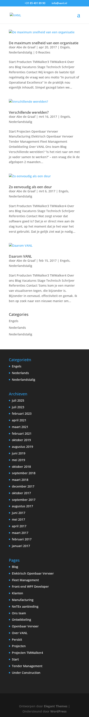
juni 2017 (18, 513)
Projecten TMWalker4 (27, 653)
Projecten (19, 646)
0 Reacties (43, 52)
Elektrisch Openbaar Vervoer (33, 573)
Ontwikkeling (21, 620)
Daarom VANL (20, 256)
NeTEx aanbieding (25, 606)
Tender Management (27, 666)
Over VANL (19, 633)
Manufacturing (22, 600)
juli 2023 (18, 407)
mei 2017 (18, 519)
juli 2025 (18, 400)
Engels (65, 47)
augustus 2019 (22, 447)
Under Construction (26, 673)
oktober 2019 (21, 440)
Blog (15, 567)
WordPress (58, 711)
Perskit (17, 640)
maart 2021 (20, 427)
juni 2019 (18, 453)
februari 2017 (22, 539)
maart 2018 (20, 480)
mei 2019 (18, 460)
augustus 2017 (22, 506)
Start (15, 659)
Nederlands (17, 328)
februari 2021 (22, 433)
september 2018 (23, 473)
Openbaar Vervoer (25, 626)
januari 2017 (21, 546)
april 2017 (19, 526)
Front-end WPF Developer (30, 586)
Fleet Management (25, 580)
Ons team (19, 613)
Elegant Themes (55, 706)
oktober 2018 (21, 467)
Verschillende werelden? (29, 112)
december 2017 (23, 486)
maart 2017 (20, 533)
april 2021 (19, 420)
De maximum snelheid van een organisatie (43, 43)
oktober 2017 (21, 493)
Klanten (17, 593)
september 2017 (23, 500)
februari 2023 (22, 413)
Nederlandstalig (20, 52)
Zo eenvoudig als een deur (30, 187)
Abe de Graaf (25, 47)
